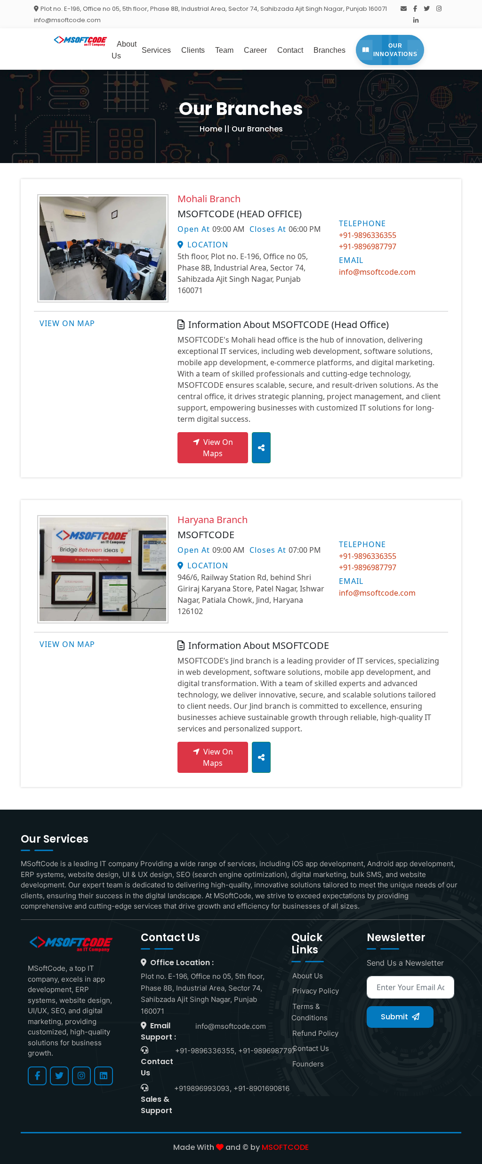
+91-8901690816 (261, 1088)
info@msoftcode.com (377, 272)
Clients (193, 50)
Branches (329, 50)
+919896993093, (203, 1088)
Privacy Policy (315, 990)
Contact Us (310, 1048)
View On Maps (218, 448)
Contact (290, 50)
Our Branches (257, 128)
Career (255, 50)
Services (156, 50)
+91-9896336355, (205, 1050)
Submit (395, 1016)
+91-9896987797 (367, 246)
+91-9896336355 (367, 235)
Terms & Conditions (309, 1012)
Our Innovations (395, 49)
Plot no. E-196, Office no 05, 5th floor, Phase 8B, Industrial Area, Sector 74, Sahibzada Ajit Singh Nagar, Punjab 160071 (213, 8)
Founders (307, 1063)
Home (211, 128)
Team (224, 50)
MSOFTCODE (285, 1147)
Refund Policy (314, 1033)
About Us (307, 975)
